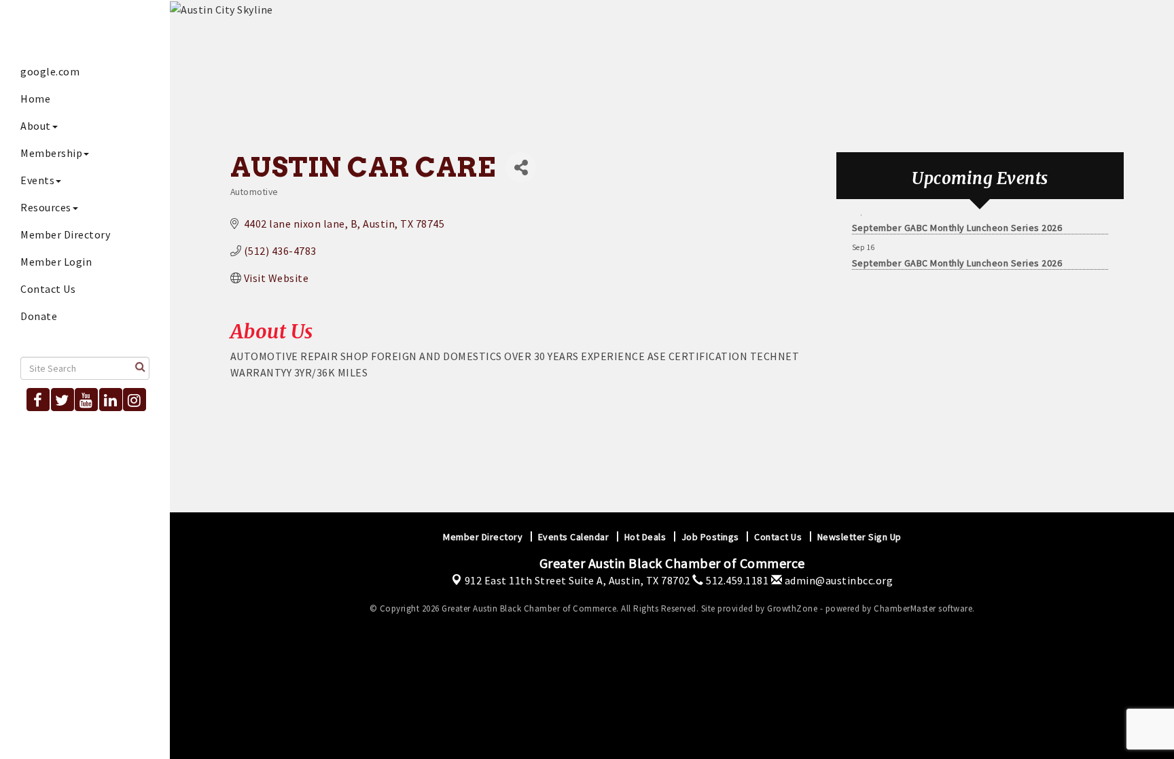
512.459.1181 (736, 580)
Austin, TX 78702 (577, 580)
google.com (49, 71)
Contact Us (47, 289)
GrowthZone (792, 608)
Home (35, 98)
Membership (51, 153)
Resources (45, 207)
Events (37, 180)
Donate (38, 316)
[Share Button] (520, 167)
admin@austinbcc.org (837, 580)
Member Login (56, 261)
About (35, 126)
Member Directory (65, 234)
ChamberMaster (905, 608)
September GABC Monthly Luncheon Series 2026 (957, 224)
